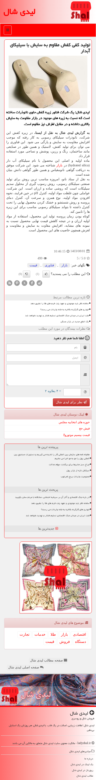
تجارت (24, 634)
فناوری (49, 265)
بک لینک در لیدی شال (82, 764)
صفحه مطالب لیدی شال (47, 660)
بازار (59, 165)
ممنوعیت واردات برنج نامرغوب (75, 476)
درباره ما (88, 758)
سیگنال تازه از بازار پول (77, 470)
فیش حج (84, 428)
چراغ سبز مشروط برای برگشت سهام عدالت (69, 464)
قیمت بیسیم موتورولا (76, 435)
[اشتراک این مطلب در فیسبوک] (32, 282)
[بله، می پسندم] (46, 274)
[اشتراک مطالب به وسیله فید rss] (9, 282)
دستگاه (80, 642)
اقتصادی (79, 634)
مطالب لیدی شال (84, 775)
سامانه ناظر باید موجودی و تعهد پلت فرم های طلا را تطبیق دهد (60, 303)
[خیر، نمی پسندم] (26, 274)
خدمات (39, 634)
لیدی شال (19, 11)
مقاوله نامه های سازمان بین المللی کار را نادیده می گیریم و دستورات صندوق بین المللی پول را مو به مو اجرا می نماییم (51, 456)
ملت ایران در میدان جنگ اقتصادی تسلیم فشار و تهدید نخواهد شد (57, 315)
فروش (64, 642)
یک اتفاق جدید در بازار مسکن (75, 321)
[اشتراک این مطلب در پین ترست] (17, 282)
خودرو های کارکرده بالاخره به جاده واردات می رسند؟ (64, 309)
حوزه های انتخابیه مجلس (74, 422)
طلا (53, 634)
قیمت (33, 265)
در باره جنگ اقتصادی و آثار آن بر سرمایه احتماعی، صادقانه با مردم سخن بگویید (52, 497)
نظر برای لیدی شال (69, 402)
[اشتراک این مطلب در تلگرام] (39, 282)
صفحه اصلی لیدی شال (24, 667)
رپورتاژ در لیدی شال (82, 770)
